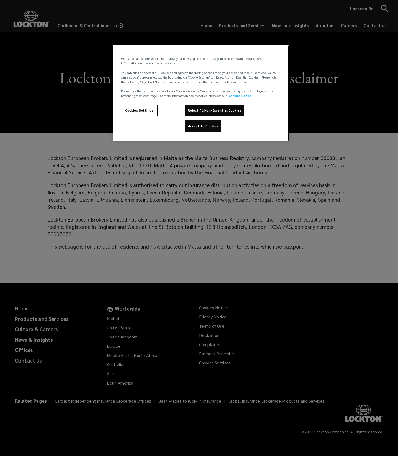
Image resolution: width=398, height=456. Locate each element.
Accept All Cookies (203, 126)
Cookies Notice (240, 96)
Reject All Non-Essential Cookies (214, 110)
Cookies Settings (139, 110)
